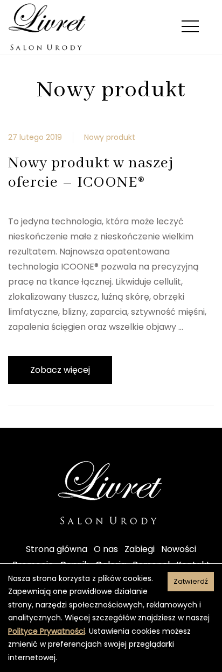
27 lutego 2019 (35, 137)
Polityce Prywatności (46, 631)
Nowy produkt (109, 137)
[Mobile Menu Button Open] (190, 27)
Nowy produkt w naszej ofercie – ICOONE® (91, 173)
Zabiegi (139, 549)
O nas (106, 549)
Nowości (178, 549)
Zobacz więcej (60, 370)
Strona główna (56, 549)
